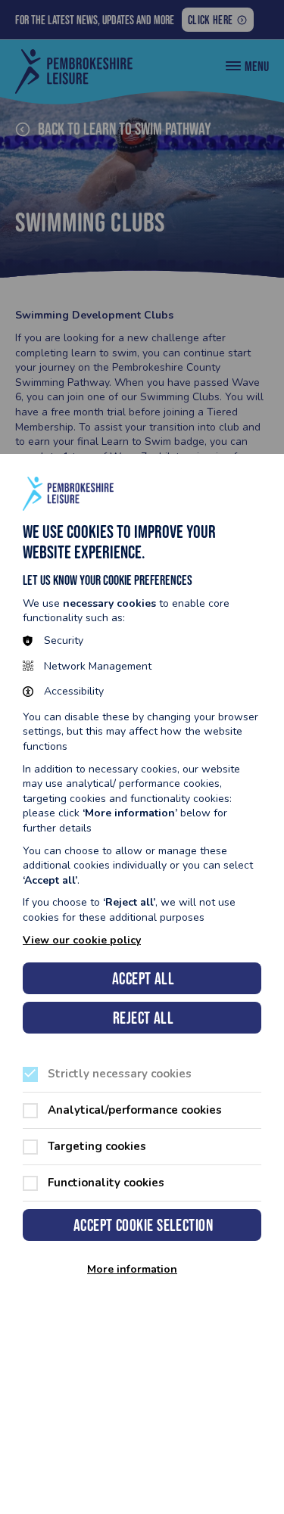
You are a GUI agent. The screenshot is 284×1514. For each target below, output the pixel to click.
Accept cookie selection (143, 1225)
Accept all (143, 978)
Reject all (143, 1018)
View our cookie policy (82, 940)
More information (132, 1270)
